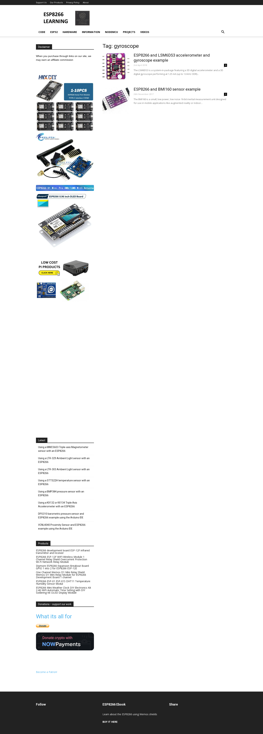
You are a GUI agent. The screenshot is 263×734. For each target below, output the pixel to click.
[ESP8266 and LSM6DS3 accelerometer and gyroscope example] (116, 66)
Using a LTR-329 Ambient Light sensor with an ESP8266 (64, 460)
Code (41, 32)
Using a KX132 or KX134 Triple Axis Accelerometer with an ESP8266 (57, 504)
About (86, 2)
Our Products (56, 2)
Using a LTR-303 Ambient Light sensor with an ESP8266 (64, 471)
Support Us (41, 2)
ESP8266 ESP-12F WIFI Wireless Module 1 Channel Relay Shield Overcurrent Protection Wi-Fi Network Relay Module (61, 559)
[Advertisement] (162, 18)
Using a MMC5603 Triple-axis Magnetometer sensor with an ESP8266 (63, 449)
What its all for (54, 616)
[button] (222, 32)
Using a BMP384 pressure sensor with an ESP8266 (61, 493)
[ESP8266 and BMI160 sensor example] (116, 100)
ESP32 (54, 32)
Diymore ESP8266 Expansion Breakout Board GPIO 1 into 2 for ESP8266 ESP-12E (62, 567)
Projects (129, 32)
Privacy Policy (72, 2)
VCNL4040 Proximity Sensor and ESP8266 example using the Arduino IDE (62, 526)
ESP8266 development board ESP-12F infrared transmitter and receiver (63, 552)
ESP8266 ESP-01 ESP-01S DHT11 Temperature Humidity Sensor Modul (63, 582)
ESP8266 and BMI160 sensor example (167, 89)
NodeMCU (111, 32)
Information (91, 32)
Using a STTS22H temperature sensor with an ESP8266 (64, 482)
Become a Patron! (46, 672)
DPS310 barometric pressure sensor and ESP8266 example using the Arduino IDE (61, 515)
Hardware (70, 32)
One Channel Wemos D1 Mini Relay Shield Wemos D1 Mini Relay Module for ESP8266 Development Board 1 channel (61, 575)
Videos (144, 32)
